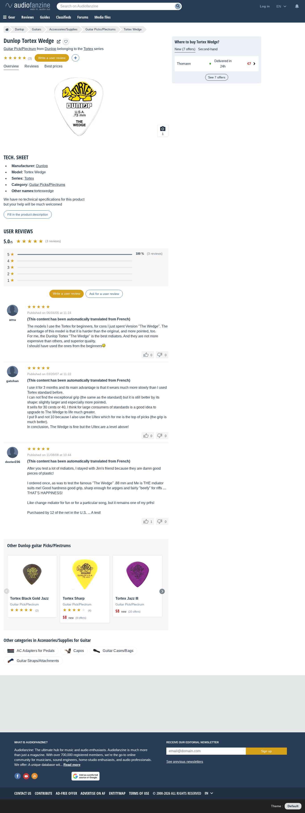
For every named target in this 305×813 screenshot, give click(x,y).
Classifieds (63, 17)
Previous (6, 591)
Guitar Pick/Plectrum (20, 49)
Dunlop (19, 29)
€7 (249, 63)
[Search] (178, 6)
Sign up (266, 751)
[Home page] (7, 29)
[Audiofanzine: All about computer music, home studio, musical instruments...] (27, 6)
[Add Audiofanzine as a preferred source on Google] (85, 776)
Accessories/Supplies (63, 29)
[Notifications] (297, 6)
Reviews (27, 17)
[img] (15, 58)
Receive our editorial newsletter (192, 742)
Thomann (184, 63)
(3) (30, 58)
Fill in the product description (27, 214)
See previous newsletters (184, 761)
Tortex (88, 49)
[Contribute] (75, 57)
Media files (102, 17)
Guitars (36, 29)
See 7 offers (216, 77)
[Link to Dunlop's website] (58, 42)
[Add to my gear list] (66, 41)
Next (162, 591)
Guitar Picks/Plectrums (101, 29)
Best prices (53, 66)
